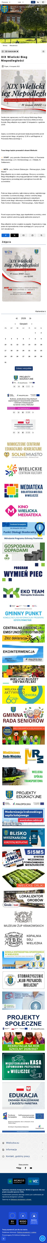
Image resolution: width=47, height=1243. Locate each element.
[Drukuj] (43, 51)
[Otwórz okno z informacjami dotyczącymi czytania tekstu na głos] (2, 51)
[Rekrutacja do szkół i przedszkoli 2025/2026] (23, 378)
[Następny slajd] (18, 386)
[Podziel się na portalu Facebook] (6, 235)
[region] (23, 343)
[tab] (33, 2)
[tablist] (38, 2)
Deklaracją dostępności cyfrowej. (21, 1199)
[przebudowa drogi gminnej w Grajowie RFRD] (23, 424)
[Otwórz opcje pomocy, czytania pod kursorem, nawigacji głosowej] (42, 1238)
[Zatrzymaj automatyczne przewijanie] (23, 386)
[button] (18, 1168)
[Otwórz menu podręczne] (42, 9)
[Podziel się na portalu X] (14, 235)
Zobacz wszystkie (23, 368)
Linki (19, 2)
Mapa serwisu (23, 1164)
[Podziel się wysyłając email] (23, 235)
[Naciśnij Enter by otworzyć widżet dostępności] (37, 9)
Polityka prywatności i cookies (26, 1232)
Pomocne (5, 2)
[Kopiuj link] (41, 235)
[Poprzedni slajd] (14, 386)
